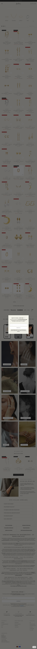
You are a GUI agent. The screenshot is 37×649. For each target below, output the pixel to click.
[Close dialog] (27, 316)
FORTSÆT (18, 327)
